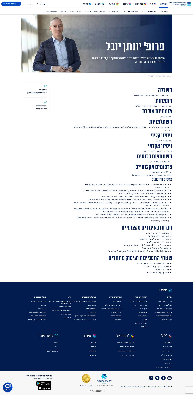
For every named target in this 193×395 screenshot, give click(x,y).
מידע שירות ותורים (132, 11)
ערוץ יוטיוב (67, 317)
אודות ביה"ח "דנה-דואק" (126, 351)
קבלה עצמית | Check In (37, 312)
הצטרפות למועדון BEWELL (37, 319)
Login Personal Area (38, 301)
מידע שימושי (167, 347)
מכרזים (123, 386)
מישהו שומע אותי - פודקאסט (61, 310)
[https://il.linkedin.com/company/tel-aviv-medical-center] (169, 378)
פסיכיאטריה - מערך (140, 323)
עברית (29, 4)
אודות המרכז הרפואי (165, 301)
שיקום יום (93, 355)
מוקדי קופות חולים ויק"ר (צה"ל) (85, 316)
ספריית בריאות (76, 11)
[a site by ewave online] (96, 391)
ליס (152, 4)
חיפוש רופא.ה (115, 11)
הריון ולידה (168, 363)
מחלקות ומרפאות (150, 11)
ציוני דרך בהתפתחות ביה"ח (163, 312)
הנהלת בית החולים (165, 305)
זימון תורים (43, 4)
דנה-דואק (139, 4)
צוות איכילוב (160, 76)
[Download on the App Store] (44, 388)
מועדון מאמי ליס (166, 355)
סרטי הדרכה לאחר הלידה (163, 367)
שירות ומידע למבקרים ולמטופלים (85, 301)
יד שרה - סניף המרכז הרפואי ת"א (85, 319)
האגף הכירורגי (142, 312)
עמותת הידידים (51, 11)
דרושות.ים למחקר (52, 351)
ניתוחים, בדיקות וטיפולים (113, 305)
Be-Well (112, 4)
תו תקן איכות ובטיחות (86, 385)
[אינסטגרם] (151, 378)
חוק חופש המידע (133, 386)
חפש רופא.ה (117, 301)
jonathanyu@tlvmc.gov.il (37, 92)
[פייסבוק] (163, 378)
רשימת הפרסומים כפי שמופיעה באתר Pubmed (152, 175)
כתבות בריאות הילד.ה (127, 347)
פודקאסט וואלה (66, 314)
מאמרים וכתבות (116, 316)
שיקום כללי (92, 351)
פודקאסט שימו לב (65, 307)
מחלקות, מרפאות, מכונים (138, 301)
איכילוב (163, 4)
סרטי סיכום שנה (166, 319)
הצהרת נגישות (145, 386)
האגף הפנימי (142, 316)
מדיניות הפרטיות (157, 386)
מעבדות (144, 327)
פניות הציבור (92, 312)
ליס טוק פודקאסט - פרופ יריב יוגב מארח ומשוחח (60, 302)
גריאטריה (93, 343)
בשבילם (93, 347)
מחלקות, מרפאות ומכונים (125, 343)
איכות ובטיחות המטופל (164, 316)
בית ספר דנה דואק (128, 355)
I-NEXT (98, 4)
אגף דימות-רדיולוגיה (140, 305)
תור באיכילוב (92, 305)
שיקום (125, 4)
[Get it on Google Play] (43, 383)
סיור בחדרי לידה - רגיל (38, 316)
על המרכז (165, 11)
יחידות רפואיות (167, 351)
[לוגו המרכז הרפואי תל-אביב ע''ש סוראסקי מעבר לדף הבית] (182, 4)
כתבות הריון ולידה (166, 359)
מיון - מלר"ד (142, 308)
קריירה (85, 4)
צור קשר (63, 11)
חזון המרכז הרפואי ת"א (164, 308)
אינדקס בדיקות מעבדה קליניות (111, 308)
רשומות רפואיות (91, 308)
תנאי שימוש (168, 386)
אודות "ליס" (168, 343)
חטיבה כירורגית (41, 109)
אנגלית (56, 347)
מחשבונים (117, 319)
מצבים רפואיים (116, 312)
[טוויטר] (157, 378)
